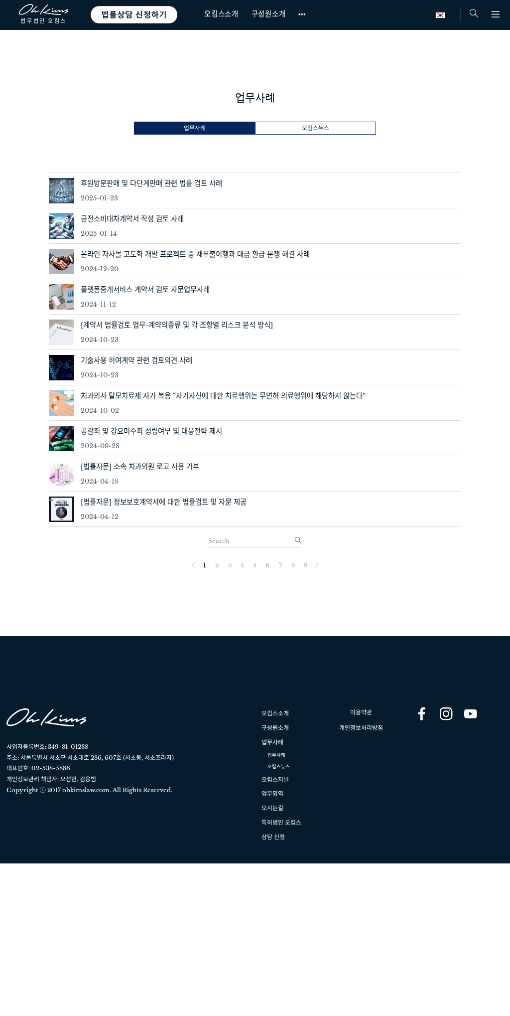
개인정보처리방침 (361, 727)
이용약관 (361, 712)
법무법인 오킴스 (43, 20)
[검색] (297, 540)
